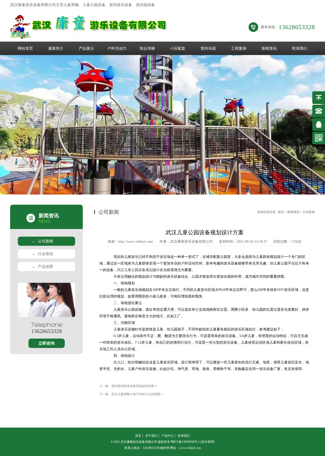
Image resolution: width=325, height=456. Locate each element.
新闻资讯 (269, 48)
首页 (281, 212)
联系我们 (299, 48)
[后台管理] (207, 442)
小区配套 (177, 48)
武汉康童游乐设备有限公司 (191, 241)
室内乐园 (208, 48)
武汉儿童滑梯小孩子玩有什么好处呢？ (137, 394)
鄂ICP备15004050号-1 (185, 442)
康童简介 (55, 48)
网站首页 (25, 48)
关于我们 (151, 435)
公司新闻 (42, 241)
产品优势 (42, 267)
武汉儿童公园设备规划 (135, 270)
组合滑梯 (147, 48)
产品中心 (167, 435)
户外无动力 (116, 48)
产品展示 (86, 48)
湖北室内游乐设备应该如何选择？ (134, 386)
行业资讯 (42, 254)
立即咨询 (46, 343)
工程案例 (238, 48)
